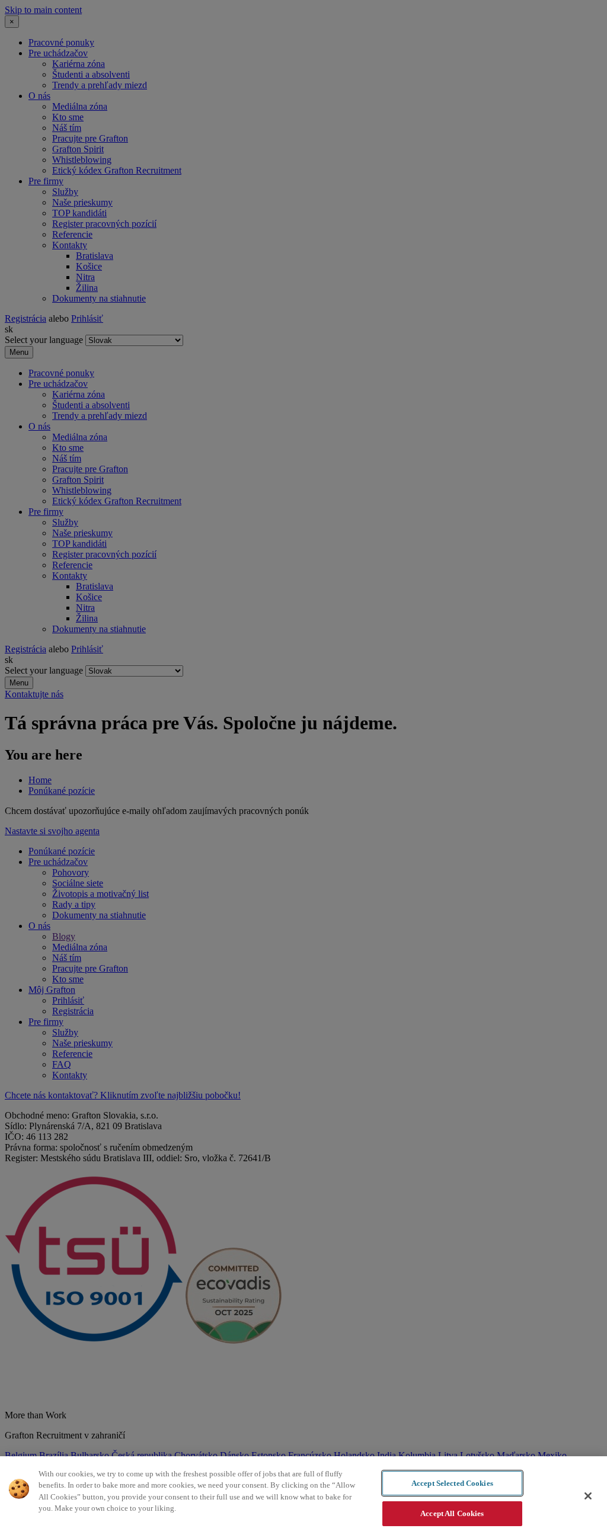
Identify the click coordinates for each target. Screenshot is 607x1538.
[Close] (588, 1496)
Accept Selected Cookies (452, 1483)
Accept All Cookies (452, 1513)
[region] (303, 1497)
